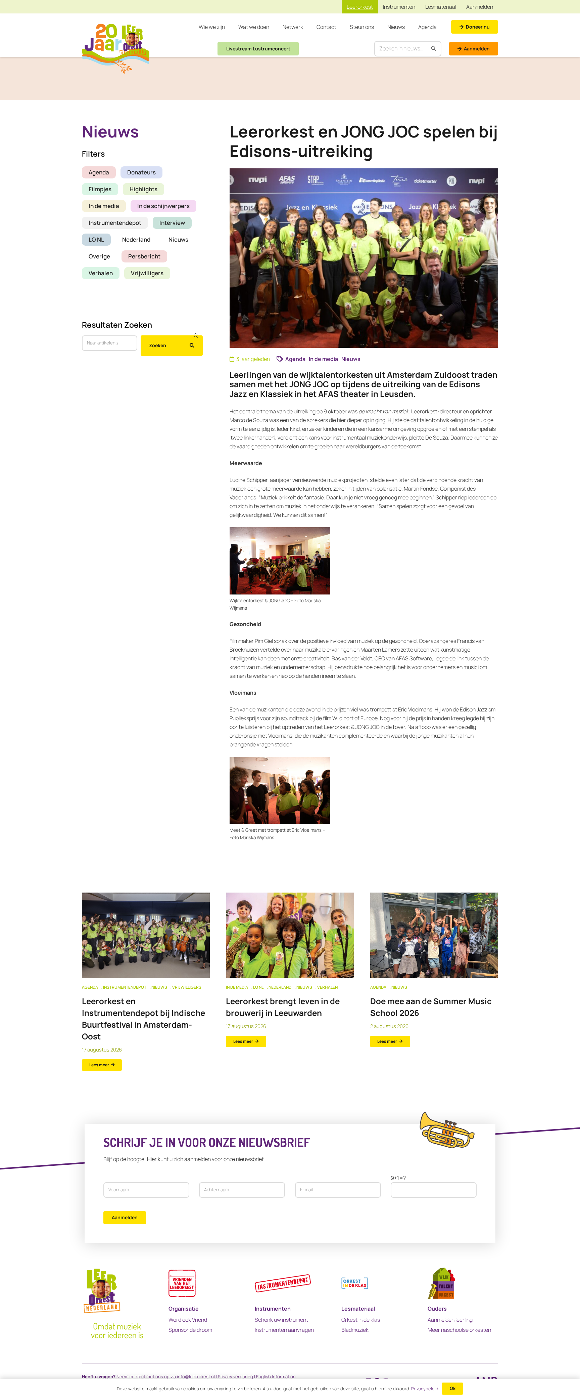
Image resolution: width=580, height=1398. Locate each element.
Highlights (143, 189)
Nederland (136, 239)
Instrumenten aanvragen (284, 1329)
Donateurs (141, 172)
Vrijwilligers (147, 273)
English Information (276, 1376)
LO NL (96, 239)
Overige (99, 256)
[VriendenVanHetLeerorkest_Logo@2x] (182, 1283)
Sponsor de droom (190, 1329)
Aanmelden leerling (450, 1319)
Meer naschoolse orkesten (459, 1329)
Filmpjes (100, 189)
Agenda (99, 172)
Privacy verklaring (235, 1376)
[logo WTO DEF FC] (441, 1283)
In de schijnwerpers (163, 206)
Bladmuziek (355, 1329)
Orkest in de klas (360, 1319)
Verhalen (101, 273)
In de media (104, 206)
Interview (172, 223)
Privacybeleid (424, 1389)
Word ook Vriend (187, 1319)
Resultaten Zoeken (117, 324)
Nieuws (178, 239)
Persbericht (144, 256)
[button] (228, 26)
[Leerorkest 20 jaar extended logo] (115, 49)
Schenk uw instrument (281, 1319)
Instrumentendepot (115, 223)
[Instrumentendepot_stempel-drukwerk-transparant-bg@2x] (283, 1283)
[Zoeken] (434, 49)
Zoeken (157, 345)
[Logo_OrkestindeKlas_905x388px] (354, 1283)
